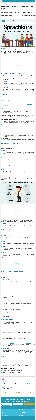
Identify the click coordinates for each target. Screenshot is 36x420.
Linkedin (7, 385)
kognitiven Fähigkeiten (20, 171)
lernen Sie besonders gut (9, 112)
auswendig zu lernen (6, 284)
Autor (32, 382)
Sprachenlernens (19, 51)
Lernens (12, 76)
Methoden (25, 275)
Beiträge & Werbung (32, 418)
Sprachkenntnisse (7, 153)
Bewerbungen (7, 166)
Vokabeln (21, 52)
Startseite (2, 4)
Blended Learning (6, 130)
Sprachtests (24, 96)
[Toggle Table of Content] (18, 20)
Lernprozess (16, 178)
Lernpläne (23, 55)
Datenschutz (26, 418)
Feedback (10, 288)
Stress (24, 337)
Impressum (21, 418)
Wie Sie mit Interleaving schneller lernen (12, 372)
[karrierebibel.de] (4, 1)
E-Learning (31, 243)
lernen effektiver (5, 365)
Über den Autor (4, 381)
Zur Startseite (18, 392)
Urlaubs (30, 332)
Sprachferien (23, 110)
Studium (5, 4)
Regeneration (6, 338)
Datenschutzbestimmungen (9, 405)
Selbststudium (11, 55)
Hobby (7, 172)
